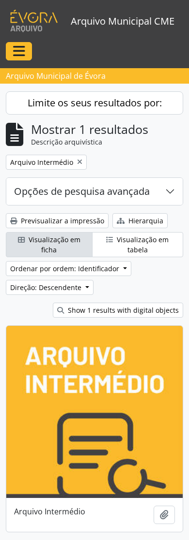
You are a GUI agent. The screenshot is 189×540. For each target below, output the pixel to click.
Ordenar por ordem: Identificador (65, 268)
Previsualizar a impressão (61, 220)
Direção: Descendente (46, 287)
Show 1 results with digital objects (122, 310)
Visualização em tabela (142, 244)
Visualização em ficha (53, 244)
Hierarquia (144, 220)
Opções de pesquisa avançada (82, 191)
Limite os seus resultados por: (95, 102)
